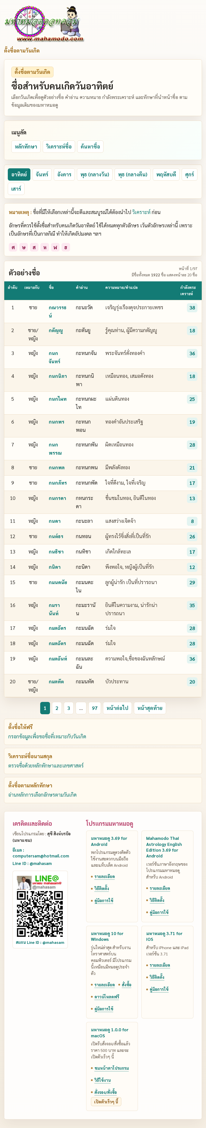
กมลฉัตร (57, 628)
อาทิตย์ (19, 174)
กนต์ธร (56, 536)
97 (94, 708)
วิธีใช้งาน (102, 1080)
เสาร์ (16, 188)
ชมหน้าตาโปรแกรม (111, 1068)
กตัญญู (56, 330)
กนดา (55, 521)
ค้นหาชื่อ (90, 146)
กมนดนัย (58, 582)
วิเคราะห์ (141, 212)
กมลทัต (56, 681)
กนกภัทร (58, 483)
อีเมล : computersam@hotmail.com (41, 852)
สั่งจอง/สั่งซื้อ (105, 1092)
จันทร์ (42, 174)
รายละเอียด (104, 876)
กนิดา (55, 567)
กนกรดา (57, 498)
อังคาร (64, 174)
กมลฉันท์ (58, 658)
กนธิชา (56, 551)
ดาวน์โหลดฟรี (106, 996)
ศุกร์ (189, 174)
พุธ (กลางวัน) (94, 174)
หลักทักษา (26, 146)
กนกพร (56, 422)
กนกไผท (58, 399)
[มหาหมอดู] (44, 24)
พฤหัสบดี (166, 174)
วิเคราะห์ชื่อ (59, 146)
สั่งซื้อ (126, 984)
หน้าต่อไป (117, 708)
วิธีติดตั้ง (101, 888)
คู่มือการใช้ (103, 900)
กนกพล (57, 467)
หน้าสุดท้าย (150, 708)
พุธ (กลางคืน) (132, 174)
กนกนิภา (58, 376)
